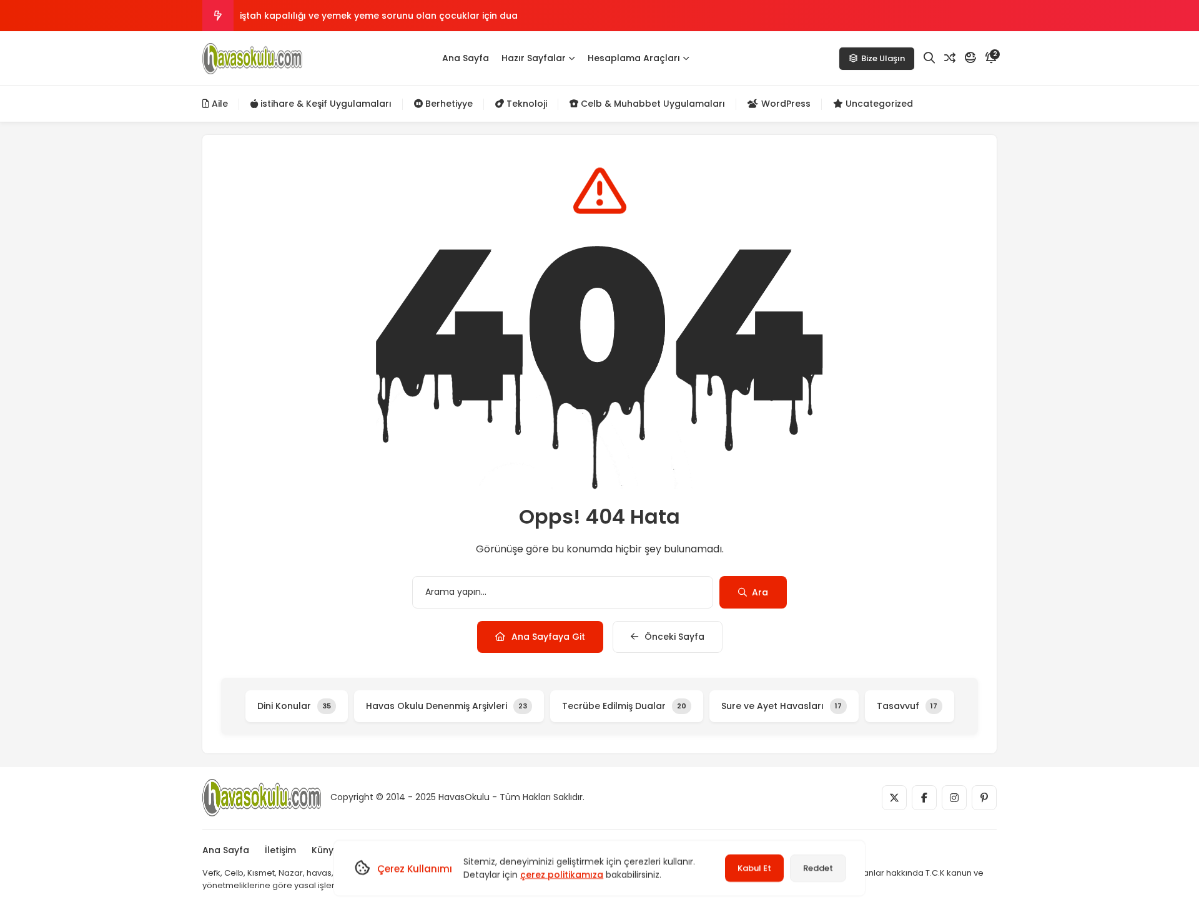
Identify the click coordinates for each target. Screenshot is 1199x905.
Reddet (818, 868)
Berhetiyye (448, 103)
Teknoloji (525, 103)
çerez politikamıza (561, 874)
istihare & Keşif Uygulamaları (325, 103)
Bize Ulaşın (883, 58)
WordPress (785, 103)
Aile (218, 103)
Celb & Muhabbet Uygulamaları (651, 103)
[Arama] (929, 58)
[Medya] (894, 797)
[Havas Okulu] (252, 58)
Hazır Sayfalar (533, 58)
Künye (325, 850)
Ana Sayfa (465, 58)
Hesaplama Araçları (634, 58)
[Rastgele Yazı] (949, 58)
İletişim (280, 850)
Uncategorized (878, 103)
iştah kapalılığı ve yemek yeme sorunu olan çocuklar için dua (379, 15)
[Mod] (970, 58)
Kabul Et (754, 868)
